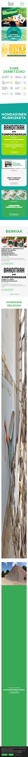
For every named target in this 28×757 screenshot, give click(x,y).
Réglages (18, 754)
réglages (20, 752)
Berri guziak (14, 294)
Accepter (4, 754)
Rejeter (11, 754)
